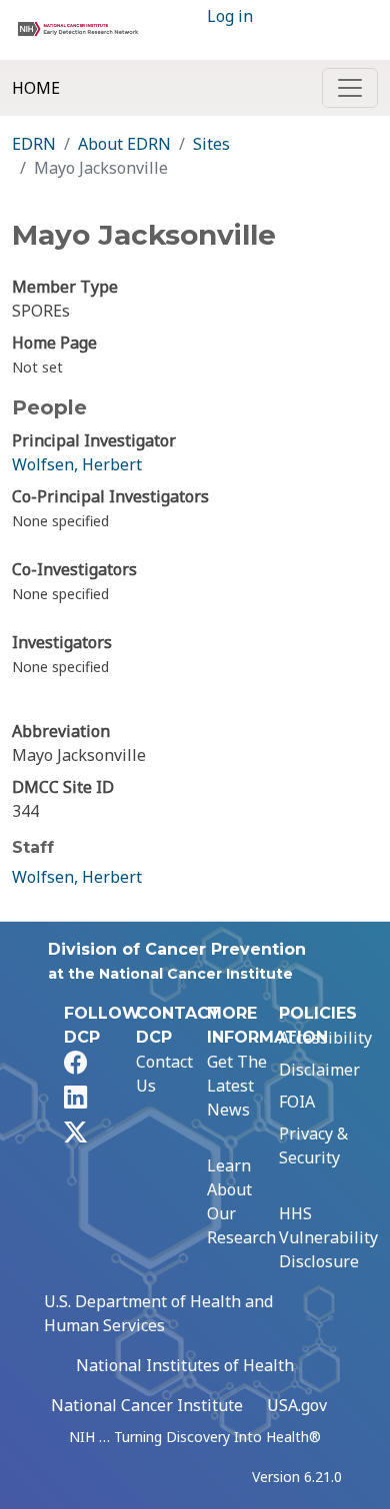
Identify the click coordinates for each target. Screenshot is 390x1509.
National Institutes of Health (185, 1365)
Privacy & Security (313, 1145)
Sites (211, 144)
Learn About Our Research (241, 1201)
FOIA (297, 1102)
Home (36, 88)
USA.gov (297, 1405)
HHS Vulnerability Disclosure (328, 1237)
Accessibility (325, 1038)
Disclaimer (319, 1070)
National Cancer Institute (147, 1405)
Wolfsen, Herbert (77, 464)
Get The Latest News (237, 1086)
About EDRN (124, 144)
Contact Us (164, 1074)
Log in (230, 16)
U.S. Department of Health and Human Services (158, 1313)
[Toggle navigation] (350, 88)
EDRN (34, 144)
